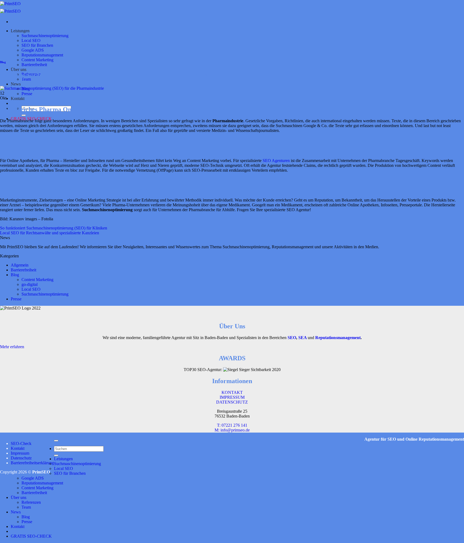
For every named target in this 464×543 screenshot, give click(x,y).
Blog (3, 62)
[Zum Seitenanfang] (56, 440)
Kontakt (17, 98)
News (16, 84)
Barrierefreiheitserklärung (32, 463)
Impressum (20, 453)
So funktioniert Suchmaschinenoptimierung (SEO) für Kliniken (53, 228)
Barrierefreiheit (34, 64)
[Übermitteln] (23, 115)
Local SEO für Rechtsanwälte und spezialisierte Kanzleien (49, 233)
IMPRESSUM (232, 397)
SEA (302, 337)
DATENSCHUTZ (232, 402)
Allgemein (19, 265)
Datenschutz (21, 458)
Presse (26, 93)
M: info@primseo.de (232, 430)
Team (26, 507)
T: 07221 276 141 (232, 425)
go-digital (29, 284)
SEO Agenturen (276, 160)
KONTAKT (232, 392)
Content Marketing (37, 59)
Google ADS (32, 50)
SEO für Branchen (37, 45)
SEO (292, 337)
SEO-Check (21, 443)
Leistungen (20, 30)
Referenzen (31, 502)
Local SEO (31, 40)
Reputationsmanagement (42, 55)
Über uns (18, 69)
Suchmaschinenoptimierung (44, 35)
